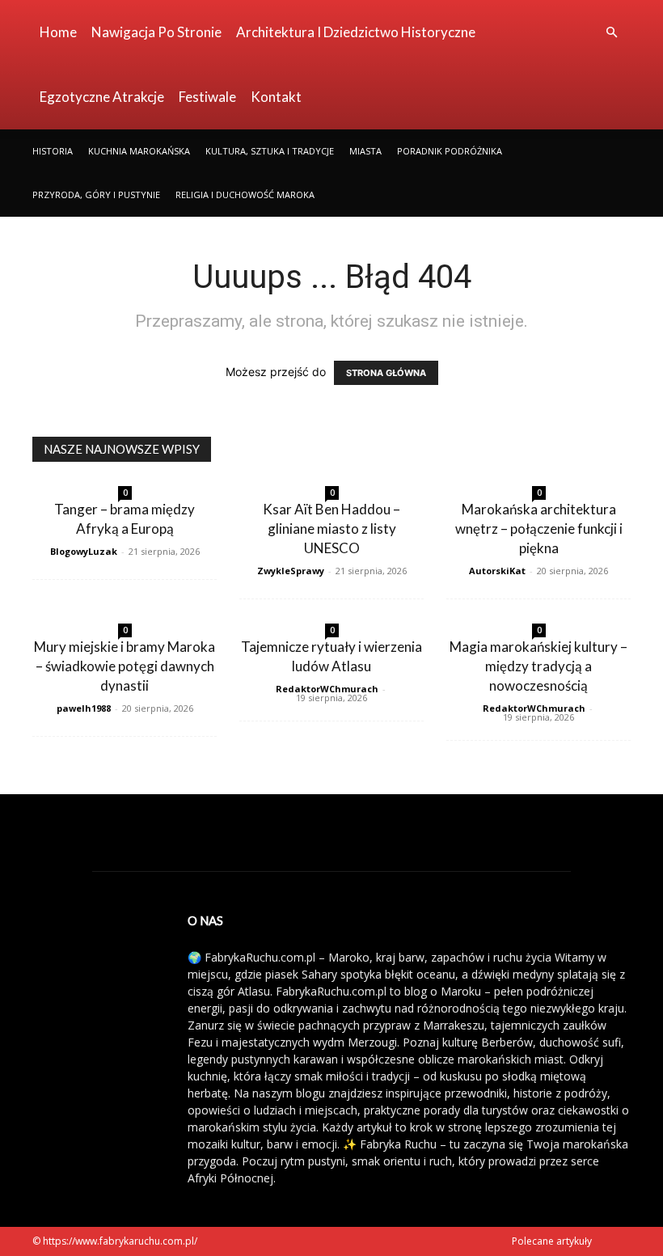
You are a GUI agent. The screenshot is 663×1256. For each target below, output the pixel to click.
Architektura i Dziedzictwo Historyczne (355, 31)
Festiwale (207, 96)
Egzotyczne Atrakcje (102, 96)
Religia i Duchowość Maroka (245, 194)
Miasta (365, 151)
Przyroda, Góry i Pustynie (96, 194)
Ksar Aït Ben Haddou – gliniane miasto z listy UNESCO (331, 528)
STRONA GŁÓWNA (386, 372)
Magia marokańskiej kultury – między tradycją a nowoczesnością (538, 666)
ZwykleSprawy (290, 571)
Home (58, 31)
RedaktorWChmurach (327, 689)
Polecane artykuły (552, 1241)
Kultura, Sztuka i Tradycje (269, 151)
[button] (611, 32)
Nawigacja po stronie (156, 31)
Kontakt (276, 96)
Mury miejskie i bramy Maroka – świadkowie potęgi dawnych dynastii (124, 666)
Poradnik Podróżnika (449, 151)
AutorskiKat (497, 571)
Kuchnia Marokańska (139, 151)
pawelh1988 (84, 708)
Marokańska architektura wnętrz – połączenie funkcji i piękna (539, 528)
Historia (52, 151)
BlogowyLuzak (83, 551)
